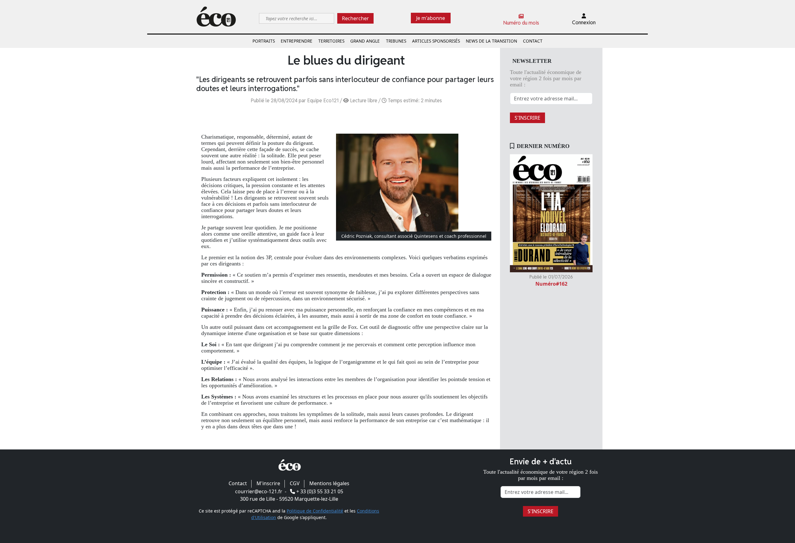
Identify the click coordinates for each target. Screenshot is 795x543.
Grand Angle (365, 41)
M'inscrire (268, 483)
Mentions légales (329, 483)
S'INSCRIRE (527, 117)
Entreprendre (296, 41)
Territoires (331, 41)
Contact (533, 41)
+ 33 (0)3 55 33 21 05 (319, 491)
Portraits (263, 41)
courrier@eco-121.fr (258, 491)
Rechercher (355, 18)
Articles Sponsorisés (436, 41)
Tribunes (396, 41)
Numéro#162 (551, 283)
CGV (295, 483)
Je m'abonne (430, 18)
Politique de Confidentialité (315, 511)
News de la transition (491, 41)
